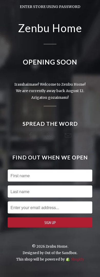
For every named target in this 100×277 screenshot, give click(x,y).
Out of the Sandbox (61, 253)
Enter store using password (50, 6)
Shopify (77, 259)
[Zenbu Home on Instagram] (50, 135)
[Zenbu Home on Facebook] (31, 135)
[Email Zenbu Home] (69, 135)
